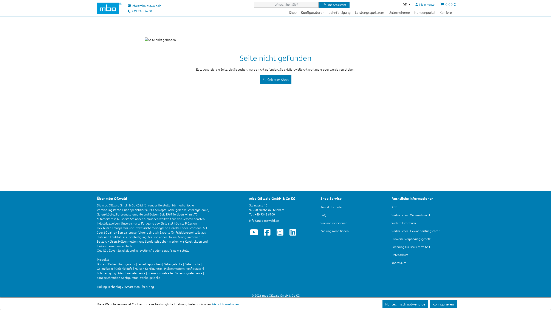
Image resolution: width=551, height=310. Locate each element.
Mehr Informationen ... (226, 304)
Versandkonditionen (333, 223)
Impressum (399, 262)
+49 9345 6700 (141, 11)
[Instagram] (280, 232)
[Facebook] (267, 232)
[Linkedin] (293, 232)
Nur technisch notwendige (405, 304)
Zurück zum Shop (276, 79)
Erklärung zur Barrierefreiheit (411, 247)
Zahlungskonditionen (334, 231)
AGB (394, 207)
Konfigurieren (443, 304)
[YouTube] (254, 232)
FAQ (323, 215)
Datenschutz (400, 255)
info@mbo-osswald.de (264, 220)
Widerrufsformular (404, 223)
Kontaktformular (331, 207)
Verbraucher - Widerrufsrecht (411, 215)
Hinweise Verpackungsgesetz (411, 239)
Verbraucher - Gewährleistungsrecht (416, 231)
